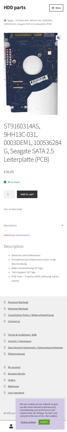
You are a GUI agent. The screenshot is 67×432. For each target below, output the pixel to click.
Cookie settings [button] (28, 422)
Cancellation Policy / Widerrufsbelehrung (31, 315)
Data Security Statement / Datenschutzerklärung (35, 347)
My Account (11, 426)
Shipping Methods (18, 308)
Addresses (13, 386)
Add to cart (27, 194)
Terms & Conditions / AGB (22, 334)
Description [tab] (10, 225)
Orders (11, 380)
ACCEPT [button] (44, 422)
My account (14, 367)
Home (10, 20)
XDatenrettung (16, 353)
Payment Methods (18, 302)
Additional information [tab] (17, 235)
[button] (58, 37)
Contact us (14, 321)
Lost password (16, 392)
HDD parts (15, 7)
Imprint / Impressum (19, 341)
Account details (16, 373)
